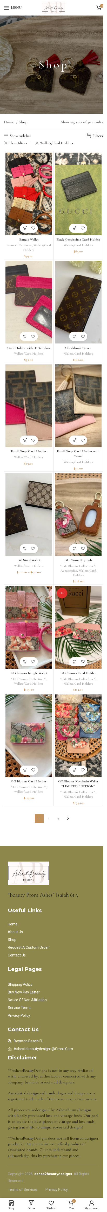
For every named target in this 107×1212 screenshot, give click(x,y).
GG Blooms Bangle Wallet (29, 673)
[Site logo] (53, 7)
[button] (74, 228)
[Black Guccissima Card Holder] (78, 194)
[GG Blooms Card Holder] (28, 735)
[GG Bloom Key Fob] (78, 514)
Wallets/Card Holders (56, 143)
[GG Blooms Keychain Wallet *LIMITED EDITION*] (78, 735)
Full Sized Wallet (28, 560)
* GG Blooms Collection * (77, 566)
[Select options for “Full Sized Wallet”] (25, 548)
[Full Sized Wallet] (28, 514)
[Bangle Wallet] (28, 194)
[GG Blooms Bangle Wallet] (28, 627)
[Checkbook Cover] (78, 302)
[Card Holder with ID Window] (28, 302)
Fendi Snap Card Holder (28, 451)
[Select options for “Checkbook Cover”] (74, 336)
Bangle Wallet (28, 239)
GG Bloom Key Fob (78, 560)
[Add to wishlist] (33, 228)
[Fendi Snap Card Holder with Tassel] (78, 405)
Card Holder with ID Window (28, 348)
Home (9, 122)
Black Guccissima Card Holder (78, 239)
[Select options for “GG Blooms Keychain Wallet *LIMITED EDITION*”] (74, 770)
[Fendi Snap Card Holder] (28, 405)
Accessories (69, 570)
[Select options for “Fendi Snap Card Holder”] (25, 440)
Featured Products (19, 245)
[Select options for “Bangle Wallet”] (25, 228)
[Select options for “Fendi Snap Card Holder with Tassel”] (74, 440)
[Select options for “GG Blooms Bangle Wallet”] (25, 661)
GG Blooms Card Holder (78, 673)
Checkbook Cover (78, 348)
